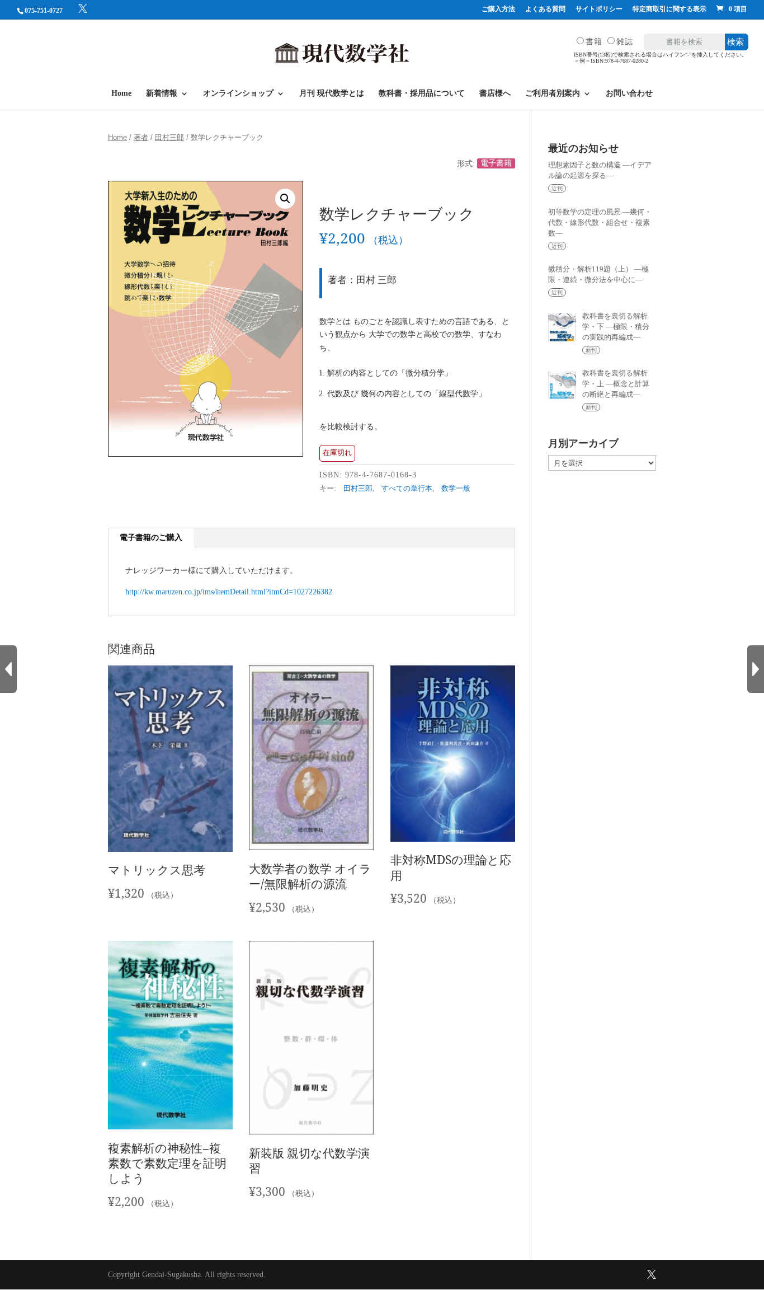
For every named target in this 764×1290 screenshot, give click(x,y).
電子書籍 (496, 164)
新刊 (591, 350)
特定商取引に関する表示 (669, 9)
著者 (141, 138)
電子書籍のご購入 (151, 537)
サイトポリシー (599, 9)
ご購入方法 (498, 9)
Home (121, 93)
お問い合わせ (629, 93)
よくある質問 (545, 9)
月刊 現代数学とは (331, 93)
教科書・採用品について (422, 93)
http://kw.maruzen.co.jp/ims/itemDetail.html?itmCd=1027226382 (228, 592)
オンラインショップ (238, 93)
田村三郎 (169, 138)
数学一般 (455, 488)
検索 (735, 41)
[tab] (151, 537)
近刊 (557, 188)
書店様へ (495, 93)
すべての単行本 (406, 488)
